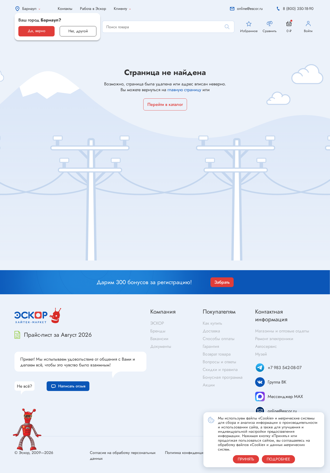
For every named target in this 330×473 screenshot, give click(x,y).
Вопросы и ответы (219, 362)
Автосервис (266, 346)
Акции (209, 385)
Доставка (211, 331)
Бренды (157, 331)
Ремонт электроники (274, 339)
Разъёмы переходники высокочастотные (114, 264)
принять (246, 459)
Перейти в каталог (165, 104)
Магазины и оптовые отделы (282, 331)
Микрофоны (177, 268)
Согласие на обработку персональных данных (123, 455)
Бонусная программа (223, 377)
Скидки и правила (220, 369)
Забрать (222, 282)
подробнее (278, 459)
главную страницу (184, 90)
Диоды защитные (38, 267)
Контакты (65, 8)
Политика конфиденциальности (192, 452)
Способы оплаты (219, 339)
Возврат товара (217, 354)
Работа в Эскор (93, 8)
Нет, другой (78, 31)
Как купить (212, 323)
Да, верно (36, 31)
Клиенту (120, 8)
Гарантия (211, 346)
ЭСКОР (157, 323)
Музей (261, 354)
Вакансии (159, 339)
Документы (160, 346)
